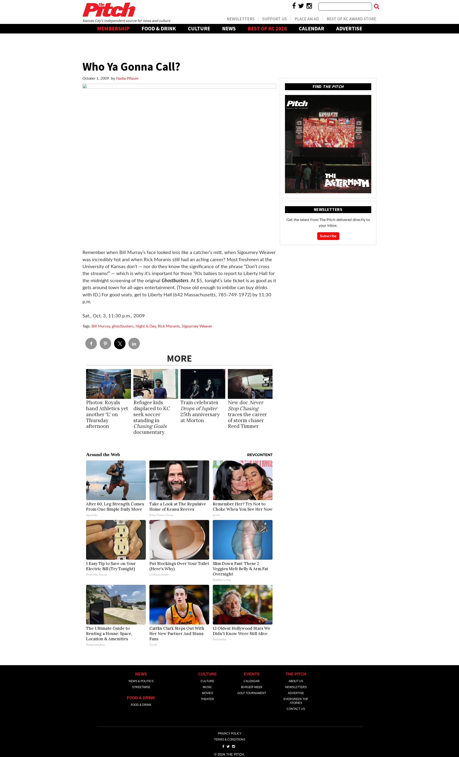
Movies (207, 693)
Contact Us (296, 709)
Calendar (311, 28)
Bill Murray (101, 326)
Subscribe (328, 236)
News (229, 28)
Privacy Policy (229, 733)
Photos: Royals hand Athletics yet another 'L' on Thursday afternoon (107, 414)
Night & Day (146, 326)
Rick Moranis (169, 326)
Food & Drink (159, 28)
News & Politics (141, 681)
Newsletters (240, 19)
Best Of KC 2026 (267, 28)
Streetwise (141, 687)
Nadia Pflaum (127, 78)
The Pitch (109, 9)
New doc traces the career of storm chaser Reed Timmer (247, 414)
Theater (207, 699)
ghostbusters (123, 326)
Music (207, 687)
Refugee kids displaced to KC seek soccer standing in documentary (151, 417)
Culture (199, 28)
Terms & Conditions (229, 739)
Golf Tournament (251, 693)
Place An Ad (307, 19)
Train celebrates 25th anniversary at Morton (200, 411)
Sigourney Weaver (197, 326)
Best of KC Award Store (351, 19)
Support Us (274, 19)
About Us (296, 681)
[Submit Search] (376, 6)
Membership (113, 28)
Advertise (349, 28)
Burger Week (251, 687)
